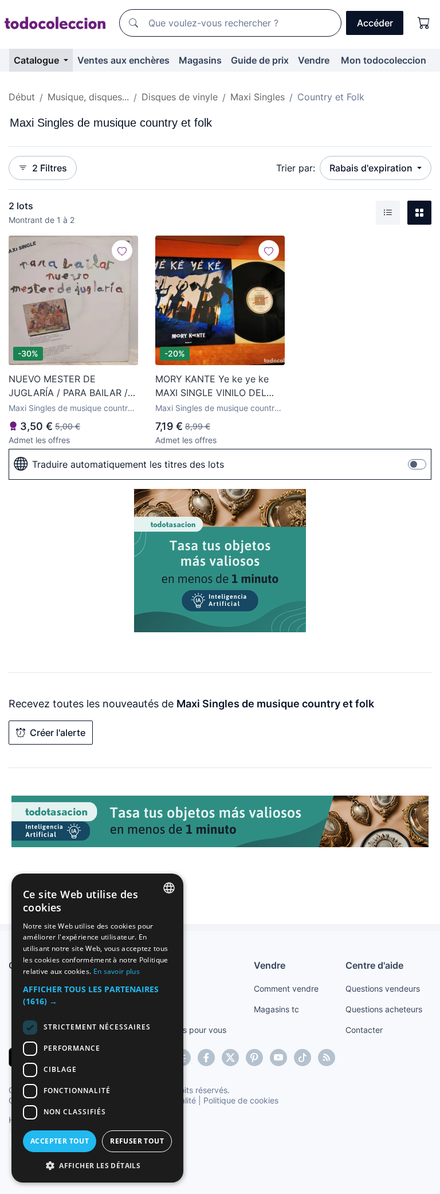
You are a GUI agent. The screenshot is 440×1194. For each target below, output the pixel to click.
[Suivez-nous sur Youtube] (278, 1057)
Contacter (364, 1030)
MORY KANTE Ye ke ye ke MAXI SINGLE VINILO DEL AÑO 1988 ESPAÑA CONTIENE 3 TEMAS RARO (214, 386)
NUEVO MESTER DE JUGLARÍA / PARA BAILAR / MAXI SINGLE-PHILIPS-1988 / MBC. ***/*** (72, 386)
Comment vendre (286, 988)
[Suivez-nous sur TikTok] (302, 1057)
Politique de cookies (240, 1100)
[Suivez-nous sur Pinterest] (254, 1057)
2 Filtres (49, 168)
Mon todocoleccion (383, 60)
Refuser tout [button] (137, 1141)
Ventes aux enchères (123, 60)
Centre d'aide (374, 965)
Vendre (313, 60)
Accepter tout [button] (59, 1141)
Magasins (200, 60)
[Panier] (424, 22)
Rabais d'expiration (372, 168)
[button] (97, 995)
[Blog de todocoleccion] (326, 1057)
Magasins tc (276, 1009)
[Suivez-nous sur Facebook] (206, 1057)
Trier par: (295, 168)
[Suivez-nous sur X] (230, 1057)
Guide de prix (260, 60)
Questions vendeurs (382, 988)
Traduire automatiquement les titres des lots (128, 464)
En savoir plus (116, 971)
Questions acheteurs (383, 1009)
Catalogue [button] (37, 60)
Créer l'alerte (57, 732)
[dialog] (97, 1028)
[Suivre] (122, 250)
